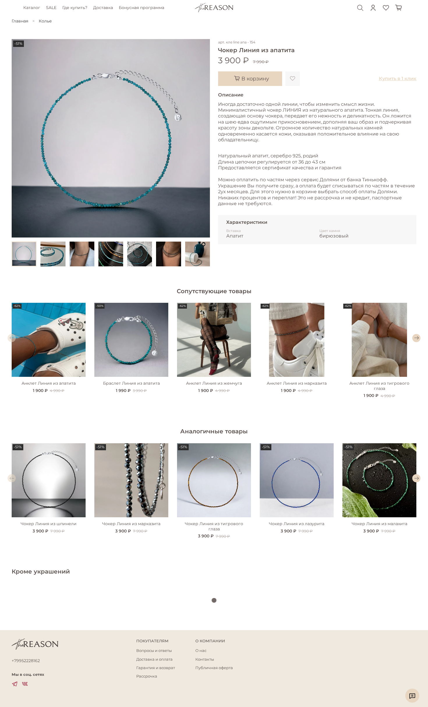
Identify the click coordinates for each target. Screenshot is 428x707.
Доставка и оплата (154, 659)
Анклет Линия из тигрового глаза (379, 386)
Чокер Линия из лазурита (296, 523)
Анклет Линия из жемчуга (214, 383)
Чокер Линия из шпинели (49, 523)
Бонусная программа (141, 7)
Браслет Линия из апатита (131, 383)
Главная (20, 21)
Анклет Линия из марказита (297, 383)
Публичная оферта (214, 668)
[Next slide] (202, 138)
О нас (200, 650)
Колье (45, 21)
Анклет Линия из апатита (49, 383)
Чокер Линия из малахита (379, 523)
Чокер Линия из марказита (131, 523)
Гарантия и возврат (155, 668)
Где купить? (74, 7)
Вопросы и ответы (154, 650)
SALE (51, 7)
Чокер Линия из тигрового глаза (214, 526)
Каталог (31, 7)
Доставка (103, 7)
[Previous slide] (20, 138)
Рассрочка (146, 676)
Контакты (204, 659)
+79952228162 (26, 660)
